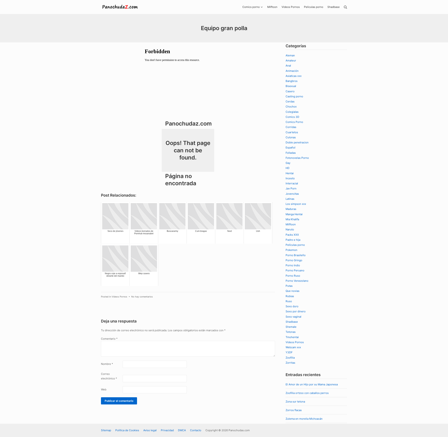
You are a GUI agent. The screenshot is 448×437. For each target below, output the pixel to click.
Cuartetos (292, 132)
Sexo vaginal (293, 316)
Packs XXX (292, 234)
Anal (288, 65)
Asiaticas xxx (294, 76)
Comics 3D (292, 117)
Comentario (109, 338)
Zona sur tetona (295, 401)
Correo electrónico (109, 376)
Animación (292, 70)
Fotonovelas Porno (297, 157)
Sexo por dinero (296, 311)
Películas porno (295, 245)
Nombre (107, 364)
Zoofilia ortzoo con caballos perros (307, 393)
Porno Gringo (294, 260)
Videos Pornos (119, 296)
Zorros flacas (294, 410)
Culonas (291, 137)
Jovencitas (292, 193)
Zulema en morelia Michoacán (304, 418)
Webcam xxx (293, 347)
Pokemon (291, 250)
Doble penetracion (297, 142)
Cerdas (290, 101)
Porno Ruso (293, 275)
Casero (290, 91)
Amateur (291, 60)
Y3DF (289, 352)
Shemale (291, 326)
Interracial (292, 183)
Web (103, 389)
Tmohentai (292, 337)
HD (287, 168)
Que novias (292, 291)
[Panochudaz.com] (120, 7)
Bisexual (291, 86)
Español (290, 147)
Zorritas (290, 362)
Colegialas (292, 111)
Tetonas (291, 332)
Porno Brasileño (296, 255)
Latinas (290, 198)
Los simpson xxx (296, 204)
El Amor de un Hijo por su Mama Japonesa (312, 384)
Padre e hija (293, 239)
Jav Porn (291, 188)
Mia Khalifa (292, 219)
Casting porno (294, 96)
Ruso (289, 301)
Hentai (290, 173)
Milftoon (291, 224)
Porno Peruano (295, 270)
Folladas (291, 152)
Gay (288, 163)
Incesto (290, 178)
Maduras (291, 209)
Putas (289, 285)
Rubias (290, 296)
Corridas (291, 127)
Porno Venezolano (297, 280)
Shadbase (292, 321)
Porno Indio (293, 265)
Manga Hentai (294, 214)
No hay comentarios (142, 296)
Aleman (290, 55)
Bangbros (292, 81)
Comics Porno (294, 122)
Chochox (291, 106)
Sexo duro (292, 306)
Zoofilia (290, 357)
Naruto (290, 229)
